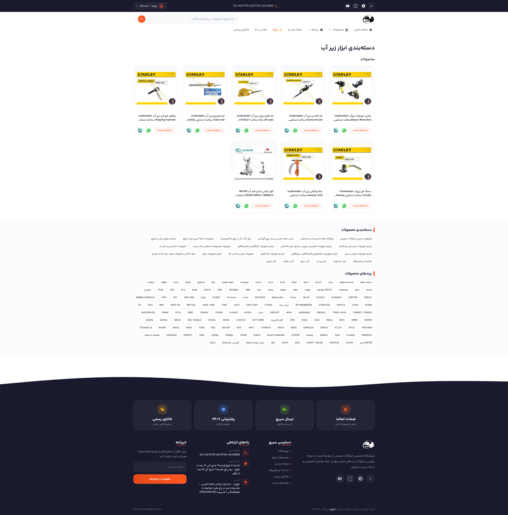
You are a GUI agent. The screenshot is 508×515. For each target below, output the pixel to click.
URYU (251, 328)
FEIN (219, 290)
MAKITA (341, 305)
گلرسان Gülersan (230, 343)
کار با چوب (271, 261)
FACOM (349, 343)
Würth (285, 343)
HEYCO (207, 290)
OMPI (202, 335)
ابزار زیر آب (321, 261)
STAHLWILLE (146, 328)
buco (270, 282)
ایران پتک (284, 305)
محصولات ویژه (280, 458)
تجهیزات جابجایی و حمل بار (172, 246)
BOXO (294, 328)
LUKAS (355, 305)
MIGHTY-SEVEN (315, 343)
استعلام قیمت (360, 130)
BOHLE (176, 328)
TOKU (224, 305)
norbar (150, 282)
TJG (139, 305)
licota (369, 290)
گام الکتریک (277, 320)
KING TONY (252, 305)
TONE (201, 328)
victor (270, 290)
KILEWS (216, 298)
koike (194, 290)
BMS (161, 305)
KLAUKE (233, 313)
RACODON (260, 298)
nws (259, 290)
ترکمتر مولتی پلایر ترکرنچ (163, 239)
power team (228, 282)
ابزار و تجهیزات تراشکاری (272, 254)
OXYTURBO (258, 320)
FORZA (257, 335)
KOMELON (308, 328)
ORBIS (354, 320)
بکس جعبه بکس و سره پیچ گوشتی (276, 239)
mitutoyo (343, 290)
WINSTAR (334, 343)
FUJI (183, 290)
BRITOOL (191, 305)
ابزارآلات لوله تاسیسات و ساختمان (316, 239)
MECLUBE (189, 298)
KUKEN (368, 305)
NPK (164, 298)
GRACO (177, 320)
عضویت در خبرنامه (159, 479)
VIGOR (243, 335)
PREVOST (275, 313)
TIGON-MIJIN (339, 313)
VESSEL (215, 335)
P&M (337, 335)
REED (190, 313)
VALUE (306, 298)
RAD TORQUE (194, 320)
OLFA (317, 320)
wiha (295, 290)
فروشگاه (283, 451)
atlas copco (366, 282)
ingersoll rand (346, 282)
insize (293, 298)
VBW (247, 290)
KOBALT (368, 298)
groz (357, 290)
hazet (188, 282)
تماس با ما (261, 30)
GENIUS (324, 328)
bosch (318, 282)
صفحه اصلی (361, 30)
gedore (201, 282)
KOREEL (229, 335)
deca (306, 282)
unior (245, 298)
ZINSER (219, 313)
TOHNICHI (266, 328)
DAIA (297, 343)
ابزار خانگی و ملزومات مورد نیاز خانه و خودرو (173, 254)
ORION (226, 320)
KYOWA (268, 305)
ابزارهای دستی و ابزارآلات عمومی (356, 239)
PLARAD (350, 335)
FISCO (305, 320)
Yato (273, 343)
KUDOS (247, 313)
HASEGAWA (304, 313)
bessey (309, 335)
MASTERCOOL (148, 313)
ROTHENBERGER (303, 305)
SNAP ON (175, 305)
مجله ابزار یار (295, 30)
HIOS (150, 305)
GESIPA (149, 320)
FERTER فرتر (366, 343)
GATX (237, 305)
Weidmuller (277, 298)
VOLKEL (212, 320)
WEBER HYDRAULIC (145, 298)
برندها (315, 30)
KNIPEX (368, 320)
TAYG (292, 320)
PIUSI (160, 290)
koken (283, 290)
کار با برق (305, 261)
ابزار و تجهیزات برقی (212, 254)
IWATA (281, 328)
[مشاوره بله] (336, 130)
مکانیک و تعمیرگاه (362, 261)
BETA (342, 320)
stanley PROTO (324, 290)
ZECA (213, 343)
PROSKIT (188, 335)
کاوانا (203, 298)
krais (282, 282)
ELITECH (320, 298)
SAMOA (163, 320)
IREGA (329, 320)
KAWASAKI (171, 335)
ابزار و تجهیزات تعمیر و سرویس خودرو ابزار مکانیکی (306, 246)
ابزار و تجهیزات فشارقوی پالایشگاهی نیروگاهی (314, 254)
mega (307, 290)
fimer (294, 282)
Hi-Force (231, 298)
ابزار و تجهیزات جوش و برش (358, 254)
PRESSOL (321, 313)
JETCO (351, 328)
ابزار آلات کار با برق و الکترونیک (235, 239)
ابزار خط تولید (339, 261)
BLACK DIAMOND (276, 335)
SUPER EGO (324, 305)
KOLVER (226, 328)
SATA (239, 328)
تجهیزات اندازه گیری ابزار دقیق (198, 239)
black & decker (152, 335)
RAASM (162, 328)
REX (213, 328)
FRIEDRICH (367, 335)
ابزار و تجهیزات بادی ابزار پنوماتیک (355, 246)
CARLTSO (240, 320)
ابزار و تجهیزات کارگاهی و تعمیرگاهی (255, 246)
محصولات (338, 30)
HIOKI (289, 313)
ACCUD (338, 328)
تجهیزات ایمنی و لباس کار (241, 254)
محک (260, 313)
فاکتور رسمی (241, 30)
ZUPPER (295, 335)
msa (330, 282)
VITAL (178, 313)
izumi (258, 282)
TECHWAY (234, 290)
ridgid (164, 282)
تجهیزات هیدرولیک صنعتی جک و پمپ (212, 246)
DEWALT (324, 335)
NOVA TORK (209, 305)
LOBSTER (352, 298)
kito (213, 282)
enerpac (245, 282)
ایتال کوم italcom (255, 343)
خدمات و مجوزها (279, 470)
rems (175, 282)
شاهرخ (147, 290)
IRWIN (165, 313)
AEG (172, 290)
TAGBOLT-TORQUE (362, 313)
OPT (175, 298)
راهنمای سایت (280, 483)
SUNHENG (336, 298)
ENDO (189, 328)
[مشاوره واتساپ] (344, 130)
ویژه (275, 30)
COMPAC (204, 313)
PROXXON (367, 328)
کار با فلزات (288, 261)
